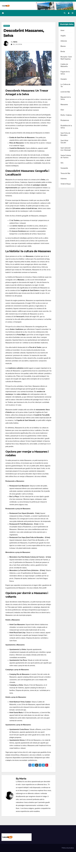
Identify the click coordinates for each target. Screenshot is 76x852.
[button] (64, 13)
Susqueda (64, 168)
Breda (63, 51)
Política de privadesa (68, 848)
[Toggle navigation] (73, 13)
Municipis (6, 25)
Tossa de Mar (65, 173)
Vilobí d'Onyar (66, 184)
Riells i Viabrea (66, 115)
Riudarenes (65, 120)
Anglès (63, 36)
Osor (62, 110)
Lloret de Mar (65, 92)
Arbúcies (64, 41)
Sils (62, 163)
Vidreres (64, 178)
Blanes (63, 46)
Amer (62, 30)
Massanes (64, 104)
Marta (15, 42)
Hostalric (64, 79)
